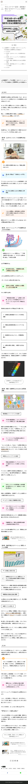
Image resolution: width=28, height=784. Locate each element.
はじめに (8, 51)
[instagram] (13, 761)
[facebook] (11, 761)
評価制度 (18, 768)
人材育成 (10, 768)
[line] (15, 761)
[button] (7, 773)
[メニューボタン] (26, 2)
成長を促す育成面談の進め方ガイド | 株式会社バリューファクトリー (18, 537)
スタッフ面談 (5, 768)
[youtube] (17, 761)
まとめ (7, 67)
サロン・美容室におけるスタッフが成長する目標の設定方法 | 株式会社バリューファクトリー (18, 752)
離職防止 (23, 768)
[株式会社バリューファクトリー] (2, 2)
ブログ (4, 766)
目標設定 (14, 768)
